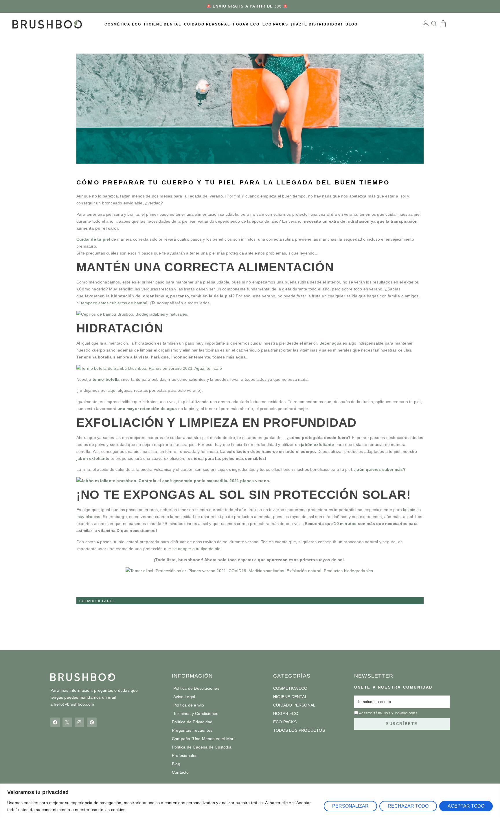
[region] (250, 801)
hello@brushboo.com (74, 704)
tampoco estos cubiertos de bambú (114, 303)
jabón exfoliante (92, 458)
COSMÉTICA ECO (122, 24)
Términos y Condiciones (396, 713)
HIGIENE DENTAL (162, 24)
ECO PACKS (275, 24)
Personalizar (350, 806)
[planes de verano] (250, 570)
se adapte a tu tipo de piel (196, 548)
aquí (112, 390)
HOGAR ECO (246, 24)
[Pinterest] (92, 722)
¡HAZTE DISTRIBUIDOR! (317, 24)
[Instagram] (79, 722)
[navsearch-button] (434, 24)
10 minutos (346, 523)
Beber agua (330, 343)
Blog (351, 24)
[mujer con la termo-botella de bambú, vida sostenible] (250, 368)
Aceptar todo (466, 806)
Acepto (388, 713)
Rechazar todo (408, 806)
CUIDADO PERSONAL (207, 24)
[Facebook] (55, 722)
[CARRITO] (443, 23)
